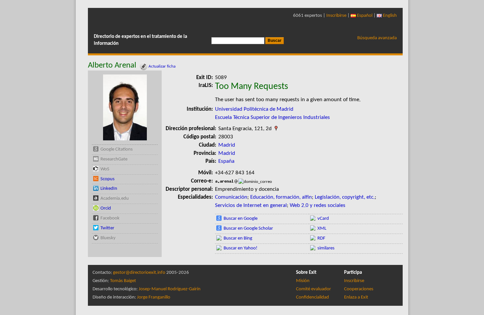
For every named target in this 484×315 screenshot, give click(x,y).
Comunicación (231, 197)
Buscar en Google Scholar (248, 228)
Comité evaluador (313, 289)
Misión (302, 280)
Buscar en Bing (238, 238)
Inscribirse (336, 15)
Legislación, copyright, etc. (345, 197)
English (389, 15)
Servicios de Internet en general (251, 205)
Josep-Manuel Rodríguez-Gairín (170, 289)
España (226, 161)
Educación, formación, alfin (281, 197)
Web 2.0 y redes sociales (317, 205)
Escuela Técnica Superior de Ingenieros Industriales (272, 117)
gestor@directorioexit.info (139, 272)
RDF (321, 238)
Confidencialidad (312, 297)
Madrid (226, 145)
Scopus (107, 179)
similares (326, 248)
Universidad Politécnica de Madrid (254, 109)
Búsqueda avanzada (377, 38)
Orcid (105, 208)
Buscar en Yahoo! (240, 248)
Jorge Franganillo (153, 297)
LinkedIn (108, 188)
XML (321, 228)
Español (364, 15)
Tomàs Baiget (123, 280)
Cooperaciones (358, 289)
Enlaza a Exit (356, 297)
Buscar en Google (240, 218)
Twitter (107, 228)
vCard (323, 218)
